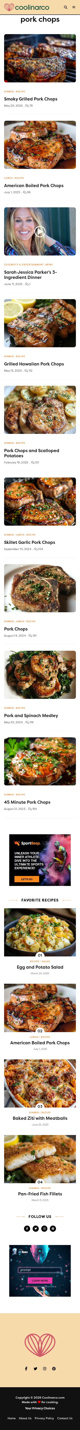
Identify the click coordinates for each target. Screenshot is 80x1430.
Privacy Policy (44, 1418)
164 (34, 808)
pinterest (53, 1229)
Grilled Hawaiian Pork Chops (34, 364)
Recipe (20, 91)
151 (34, 635)
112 (30, 370)
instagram (44, 1229)
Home (12, 1418)
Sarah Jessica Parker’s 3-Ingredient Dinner (30, 275)
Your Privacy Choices (40, 1408)
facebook (27, 1229)
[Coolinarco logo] (26, 7)
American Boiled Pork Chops (34, 185)
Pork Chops (16, 629)
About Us (25, 1418)
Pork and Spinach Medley (31, 715)
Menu (74, 7)
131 (36, 462)
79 (31, 105)
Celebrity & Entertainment (24, 264)
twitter (36, 1229)
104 (40, 549)
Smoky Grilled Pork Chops (30, 99)
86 (28, 192)
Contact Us (64, 1418)
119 (31, 722)
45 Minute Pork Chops (27, 802)
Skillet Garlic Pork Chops (29, 542)
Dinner (9, 91)
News (49, 264)
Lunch (8, 178)
